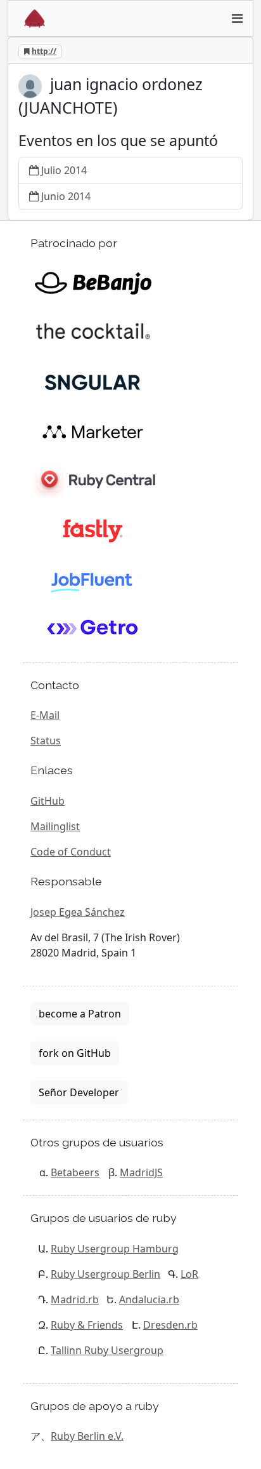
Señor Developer (79, 1092)
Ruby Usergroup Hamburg (115, 1249)
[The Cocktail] (92, 332)
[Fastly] (92, 530)
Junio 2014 (66, 196)
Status (45, 741)
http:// (44, 51)
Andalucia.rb (149, 1299)
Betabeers (75, 1172)
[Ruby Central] (92, 480)
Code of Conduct (70, 852)
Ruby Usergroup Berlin (105, 1274)
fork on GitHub (75, 1053)
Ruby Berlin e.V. (87, 1436)
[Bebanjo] (92, 282)
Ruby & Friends (87, 1325)
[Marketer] (92, 431)
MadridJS (141, 1172)
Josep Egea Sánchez (77, 912)
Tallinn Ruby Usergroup (107, 1350)
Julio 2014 (64, 170)
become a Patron (80, 1014)
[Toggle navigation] (237, 18)
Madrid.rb (75, 1299)
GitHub (47, 801)
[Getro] (92, 629)
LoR (189, 1274)
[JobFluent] (92, 579)
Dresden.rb (170, 1325)
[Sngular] (92, 381)
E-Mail (45, 715)
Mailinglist (55, 826)
